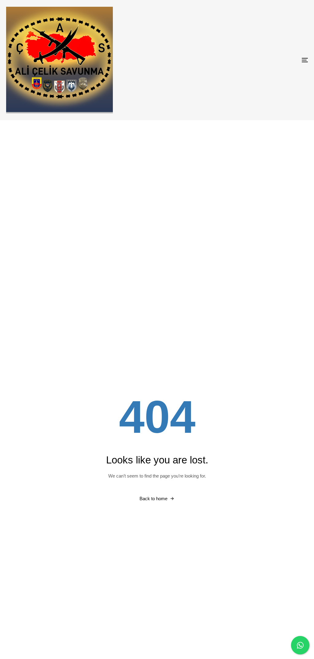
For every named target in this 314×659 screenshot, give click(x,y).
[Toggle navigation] (257, 60)
